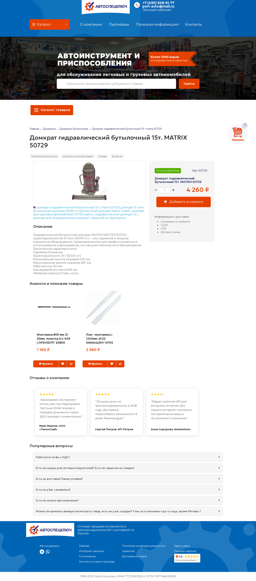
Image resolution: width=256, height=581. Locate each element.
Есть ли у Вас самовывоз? (53, 489)
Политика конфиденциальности (143, 545)
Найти (189, 84)
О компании (91, 24)
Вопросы (117, 156)
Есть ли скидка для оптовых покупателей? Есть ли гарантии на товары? (85, 468)
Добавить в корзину (185, 202)
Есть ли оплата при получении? (57, 500)
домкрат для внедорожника (54, 218)
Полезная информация (157, 24)
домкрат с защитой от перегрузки (101, 218)
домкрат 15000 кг (65, 211)
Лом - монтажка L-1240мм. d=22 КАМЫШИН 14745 (99, 338)
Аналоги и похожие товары (78, 156)
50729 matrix (83, 214)
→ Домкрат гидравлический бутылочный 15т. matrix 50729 (125, 128)
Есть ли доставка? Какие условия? (59, 478)
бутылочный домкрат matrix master (105, 211)
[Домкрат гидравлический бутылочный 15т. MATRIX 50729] (89, 181)
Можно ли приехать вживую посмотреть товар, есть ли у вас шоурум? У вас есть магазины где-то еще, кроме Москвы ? (118, 511)
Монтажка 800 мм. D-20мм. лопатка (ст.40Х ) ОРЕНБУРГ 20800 (53, 338)
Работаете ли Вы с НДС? (53, 457)
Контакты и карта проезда (96, 561)
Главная (34, 128)
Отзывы (102, 156)
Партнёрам (119, 24)
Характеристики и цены (44, 156)
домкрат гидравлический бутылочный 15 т (68, 207)
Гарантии (128, 551)
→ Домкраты (48, 128)
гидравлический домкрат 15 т (116, 214)
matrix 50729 (110, 207)
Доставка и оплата (134, 556)
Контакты (193, 24)
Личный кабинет (156, 10)
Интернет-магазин (91, 551)
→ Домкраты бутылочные (72, 128)
